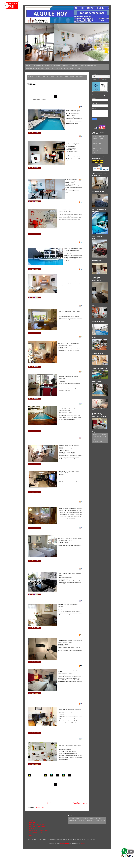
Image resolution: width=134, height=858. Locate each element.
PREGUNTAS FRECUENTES (37, 827)
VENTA (31, 835)
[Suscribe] (95, 129)
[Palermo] (65, 60)
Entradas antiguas (80, 803)
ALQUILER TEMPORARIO (36, 833)
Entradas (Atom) (39, 807)
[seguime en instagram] (100, 129)
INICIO (31, 821)
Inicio (49, 803)
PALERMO (31, 84)
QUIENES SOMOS (34, 829)
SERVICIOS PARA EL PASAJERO (38, 831)
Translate (104, 79)
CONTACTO (32, 823)
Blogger (82, 843)
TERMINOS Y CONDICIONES (37, 825)
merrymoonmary (64, 843)
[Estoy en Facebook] (97, 129)
